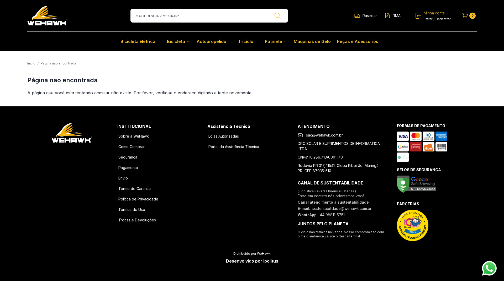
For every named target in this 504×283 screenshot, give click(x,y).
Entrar (428, 19)
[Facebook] (58, 151)
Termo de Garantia (134, 188)
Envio (123, 178)
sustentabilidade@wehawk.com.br (341, 208)
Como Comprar (131, 146)
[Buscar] (277, 15)
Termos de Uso (131, 209)
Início (31, 63)
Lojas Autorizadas (223, 136)
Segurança (127, 157)
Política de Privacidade (138, 199)
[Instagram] (72, 151)
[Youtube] (85, 151)
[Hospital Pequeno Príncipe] (412, 225)
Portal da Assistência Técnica (233, 146)
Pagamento (128, 167)
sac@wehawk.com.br (324, 135)
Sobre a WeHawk (133, 136)
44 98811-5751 (332, 215)
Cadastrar (442, 19)
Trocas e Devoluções (137, 220)
